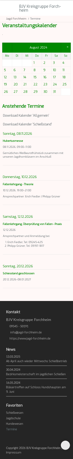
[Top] (65, 445)
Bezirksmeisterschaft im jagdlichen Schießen (36, 374)
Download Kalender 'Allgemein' (25, 115)
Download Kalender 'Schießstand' (27, 124)
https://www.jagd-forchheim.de (30, 339)
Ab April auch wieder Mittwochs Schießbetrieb (36, 361)
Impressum (13, 453)
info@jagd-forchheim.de (26, 332)
